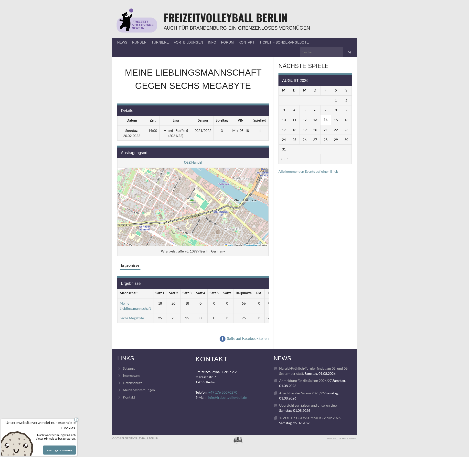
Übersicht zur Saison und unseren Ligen (309, 405)
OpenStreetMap (250, 244)
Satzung (129, 368)
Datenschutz (132, 383)
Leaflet (230, 244)
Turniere (160, 42)
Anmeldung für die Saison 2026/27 (305, 380)
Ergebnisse (130, 265)
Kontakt (247, 42)
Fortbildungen (188, 42)
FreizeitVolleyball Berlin (226, 17)
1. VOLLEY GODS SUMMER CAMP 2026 (310, 418)
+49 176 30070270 (222, 392)
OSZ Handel (193, 162)
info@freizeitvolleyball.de (227, 397)
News (122, 42)
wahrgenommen (59, 450)
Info (212, 42)
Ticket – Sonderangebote (284, 42)
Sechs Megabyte (132, 318)
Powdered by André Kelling (342, 438)
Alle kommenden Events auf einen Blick (308, 171)
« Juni (285, 159)
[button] (193, 202)
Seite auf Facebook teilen (247, 338)
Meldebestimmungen (139, 390)
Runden (139, 42)
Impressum (131, 375)
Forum (227, 42)
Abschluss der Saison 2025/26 (302, 393)
